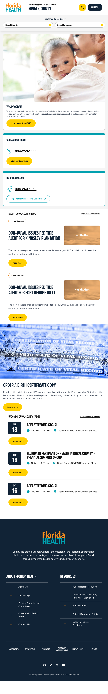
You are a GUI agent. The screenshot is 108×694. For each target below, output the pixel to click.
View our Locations (19, 161)
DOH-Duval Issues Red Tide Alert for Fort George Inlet (31, 289)
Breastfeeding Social (42, 424)
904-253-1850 (25, 189)
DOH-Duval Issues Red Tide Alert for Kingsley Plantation (34, 235)
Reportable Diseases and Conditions (27, 199)
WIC (8, 107)
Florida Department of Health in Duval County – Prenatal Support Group (61, 455)
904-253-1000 (25, 151)
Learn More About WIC (21, 123)
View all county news (90, 214)
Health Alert (18, 221)
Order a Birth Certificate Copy (29, 385)
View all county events (90, 416)
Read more (18, 263)
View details (18, 441)
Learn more (12, 407)
